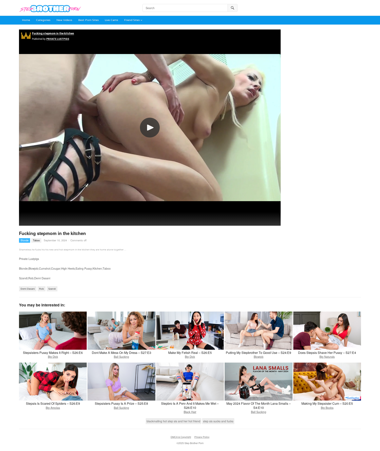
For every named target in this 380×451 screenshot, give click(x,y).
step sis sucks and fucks (218, 421)
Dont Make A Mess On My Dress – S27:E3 (121, 352)
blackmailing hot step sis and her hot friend (173, 421)
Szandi (52, 288)
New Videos (64, 20)
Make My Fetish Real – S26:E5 (190, 352)
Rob (41, 288)
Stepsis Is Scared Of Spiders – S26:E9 (53, 403)
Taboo (36, 240)
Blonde (24, 240)
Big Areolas (53, 408)
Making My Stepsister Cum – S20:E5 (327, 403)
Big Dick (53, 357)
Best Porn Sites (88, 20)
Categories (43, 20)
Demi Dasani (28, 288)
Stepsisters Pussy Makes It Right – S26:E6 (53, 352)
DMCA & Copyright (181, 437)
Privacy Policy (201, 437)
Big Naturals (327, 357)
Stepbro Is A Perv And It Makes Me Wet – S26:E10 (190, 405)
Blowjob (258, 357)
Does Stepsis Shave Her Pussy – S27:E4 (327, 352)
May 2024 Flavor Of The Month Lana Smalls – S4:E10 (258, 405)
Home (26, 20)
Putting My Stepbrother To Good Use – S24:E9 (258, 352)
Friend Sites (132, 20)
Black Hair (190, 412)
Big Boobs (327, 408)
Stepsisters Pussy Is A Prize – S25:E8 (121, 403)
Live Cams (111, 20)
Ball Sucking (121, 357)
